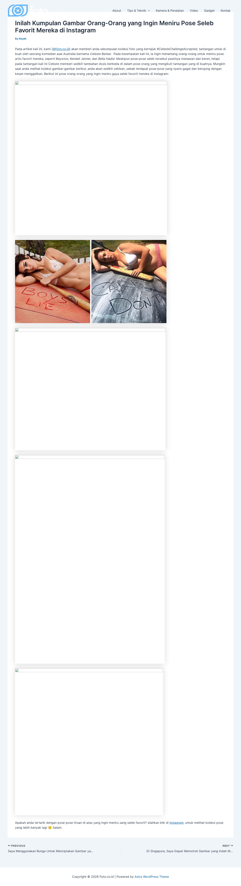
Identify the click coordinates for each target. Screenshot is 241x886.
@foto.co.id (61, 49)
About (116, 10)
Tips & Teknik (136, 10)
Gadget (209, 10)
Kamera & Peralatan (170, 10)
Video (194, 10)
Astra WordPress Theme (152, 876)
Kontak (225, 10)
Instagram (176, 823)
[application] (148, 10)
